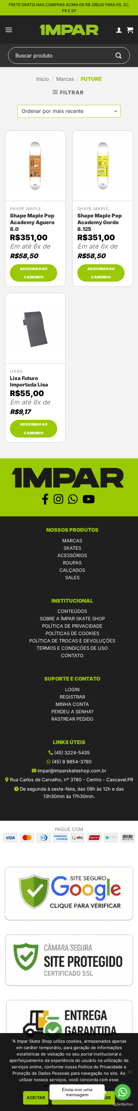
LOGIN (72, 689)
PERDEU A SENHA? (72, 711)
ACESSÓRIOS (72, 555)
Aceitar (36, 1097)
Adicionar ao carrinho (33, 273)
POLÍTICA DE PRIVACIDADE (72, 626)
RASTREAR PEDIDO (72, 719)
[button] (9, 30)
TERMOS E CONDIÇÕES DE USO (72, 648)
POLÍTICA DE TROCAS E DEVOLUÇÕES (72, 640)
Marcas (65, 79)
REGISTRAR (72, 697)
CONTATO (72, 655)
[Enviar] (118, 55)
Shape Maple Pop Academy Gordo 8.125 (99, 222)
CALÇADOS (72, 570)
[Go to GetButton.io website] (122, 1104)
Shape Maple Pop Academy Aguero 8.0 (32, 222)
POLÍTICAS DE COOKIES (72, 633)
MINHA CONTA (72, 704)
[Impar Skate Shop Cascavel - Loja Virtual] (69, 30)
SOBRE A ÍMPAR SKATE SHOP (72, 618)
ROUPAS (72, 562)
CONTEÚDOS (72, 611)
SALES (72, 577)
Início (42, 79)
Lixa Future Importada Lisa (29, 381)
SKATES (72, 548)
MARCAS (72, 540)
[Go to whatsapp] (123, 1092)
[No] (129, 1074)
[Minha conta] (119, 30)
